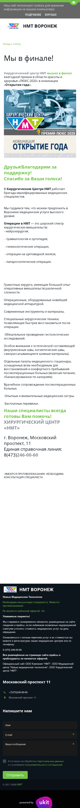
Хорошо (51, 14)
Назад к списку (12, 44)
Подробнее (33, 14)
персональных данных (50, 761)
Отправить (15, 775)
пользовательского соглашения (43, 764)
